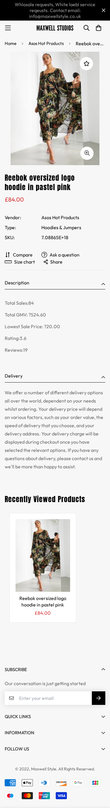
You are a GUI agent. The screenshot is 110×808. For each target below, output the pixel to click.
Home (10, 43)
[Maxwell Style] (55, 27)
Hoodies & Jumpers (61, 227)
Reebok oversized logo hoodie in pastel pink (42, 601)
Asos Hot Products (46, 43)
